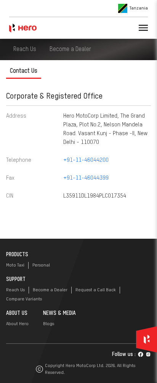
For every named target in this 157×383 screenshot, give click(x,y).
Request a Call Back (95, 290)
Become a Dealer (70, 49)
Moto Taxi (15, 265)
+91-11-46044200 (86, 160)
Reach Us (24, 49)
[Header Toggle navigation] (143, 27)
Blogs (48, 324)
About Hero (17, 324)
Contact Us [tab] (23, 71)
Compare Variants (24, 299)
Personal (41, 265)
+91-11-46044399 (86, 178)
